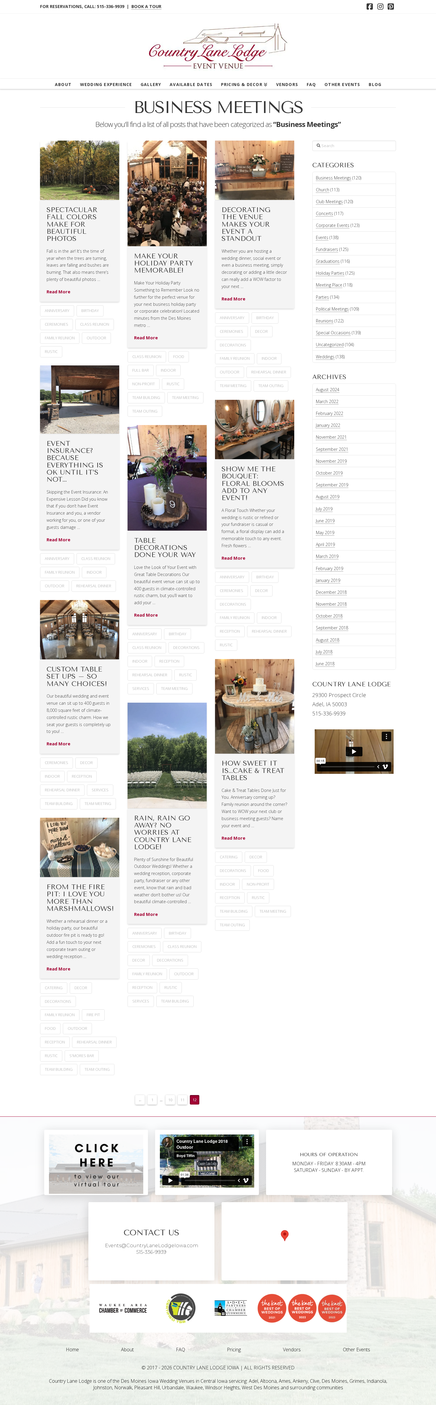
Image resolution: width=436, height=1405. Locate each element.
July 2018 (324, 652)
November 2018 (331, 604)
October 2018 (329, 616)
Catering (229, 857)
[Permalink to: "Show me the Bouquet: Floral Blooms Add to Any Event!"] (254, 429)
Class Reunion (94, 324)
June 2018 (325, 663)
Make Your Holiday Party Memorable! (163, 263)
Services (140, 688)
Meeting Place (329, 285)
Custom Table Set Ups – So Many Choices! (77, 676)
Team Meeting (185, 397)
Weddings (325, 356)
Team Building (146, 397)
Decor (261, 331)
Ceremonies (56, 324)
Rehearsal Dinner (268, 372)
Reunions (324, 321)
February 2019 (329, 568)
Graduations (328, 261)
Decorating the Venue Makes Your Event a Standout (246, 224)
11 (182, 1099)
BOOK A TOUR (146, 6)
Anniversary (57, 310)
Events (322, 237)
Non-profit (143, 383)
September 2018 (332, 628)
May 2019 (325, 532)
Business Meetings (333, 178)
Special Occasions (333, 332)
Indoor (168, 370)
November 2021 (331, 437)
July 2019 (324, 509)
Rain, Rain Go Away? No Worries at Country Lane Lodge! (162, 832)
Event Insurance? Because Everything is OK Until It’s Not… (75, 461)
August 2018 (327, 640)
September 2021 (332, 449)
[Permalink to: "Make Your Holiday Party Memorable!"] (167, 193)
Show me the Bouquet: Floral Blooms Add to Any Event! (253, 483)
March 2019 (327, 556)
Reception (230, 631)
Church (322, 189)
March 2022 (327, 401)
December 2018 (331, 592)
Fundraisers (327, 249)
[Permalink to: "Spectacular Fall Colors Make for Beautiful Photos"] (79, 170)
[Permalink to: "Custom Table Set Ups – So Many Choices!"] (79, 629)
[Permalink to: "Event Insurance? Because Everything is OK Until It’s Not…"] (79, 399)
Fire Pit (93, 1014)
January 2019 (328, 580)
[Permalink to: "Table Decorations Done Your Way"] (167, 478)
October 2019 (329, 473)
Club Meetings (329, 201)
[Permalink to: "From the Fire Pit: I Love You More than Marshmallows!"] (79, 847)
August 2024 (327, 389)
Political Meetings (332, 309)
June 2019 (325, 521)
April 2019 (325, 544)
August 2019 (327, 496)
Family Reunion (60, 337)
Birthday (90, 310)
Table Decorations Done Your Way (165, 548)
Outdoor (96, 337)
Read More (58, 292)
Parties (322, 297)
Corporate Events (332, 225)
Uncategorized (330, 344)
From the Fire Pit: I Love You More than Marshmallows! (80, 898)
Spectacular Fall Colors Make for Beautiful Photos (72, 224)
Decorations (233, 345)
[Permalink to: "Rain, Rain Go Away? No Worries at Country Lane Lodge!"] (167, 755)
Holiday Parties (330, 273)
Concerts (324, 213)
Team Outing (144, 411)
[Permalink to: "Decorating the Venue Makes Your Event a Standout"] (254, 170)
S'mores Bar (81, 1055)
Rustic (51, 351)
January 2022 (328, 425)
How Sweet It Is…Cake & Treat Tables (253, 770)
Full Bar (140, 370)
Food (178, 356)
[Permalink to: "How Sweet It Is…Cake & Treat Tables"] (254, 706)
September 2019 (332, 485)
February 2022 (329, 413)
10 (170, 1099)
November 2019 (331, 461)
